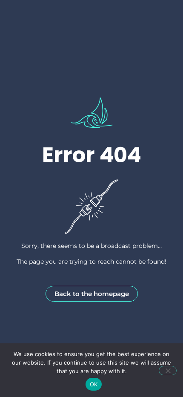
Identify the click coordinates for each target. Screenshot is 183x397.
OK (94, 384)
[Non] (168, 370)
